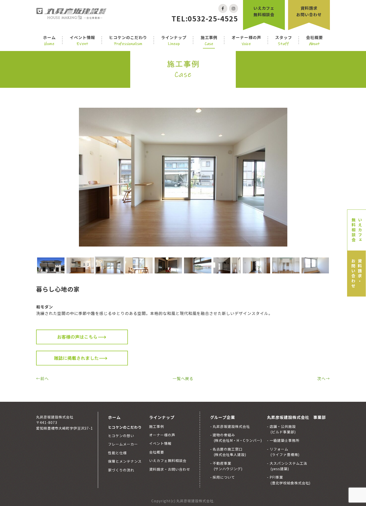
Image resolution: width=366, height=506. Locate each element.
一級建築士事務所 (284, 440)
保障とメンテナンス (125, 461)
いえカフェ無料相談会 (264, 11)
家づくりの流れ (121, 469)
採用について (223, 477)
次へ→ (323, 378)
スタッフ (283, 40)
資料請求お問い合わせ (309, 11)
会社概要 (314, 40)
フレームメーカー (123, 444)
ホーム (49, 40)
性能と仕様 (117, 452)
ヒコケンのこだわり (128, 40)
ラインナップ (173, 40)
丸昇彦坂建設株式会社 (231, 426)
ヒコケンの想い (121, 435)
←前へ (42, 378)
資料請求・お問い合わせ (356, 274)
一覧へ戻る (183, 378)
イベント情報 (82, 40)
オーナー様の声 (246, 40)
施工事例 (209, 40)
